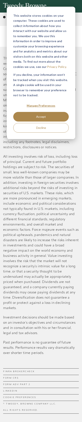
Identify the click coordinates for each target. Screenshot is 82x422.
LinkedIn (10, 391)
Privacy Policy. (57, 66)
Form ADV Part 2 (16, 385)
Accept (41, 116)
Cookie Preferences (19, 398)
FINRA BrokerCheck (19, 372)
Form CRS (11, 378)
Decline (41, 127)
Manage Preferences (41, 105)
